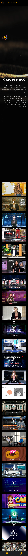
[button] (23, 3)
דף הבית (17, 83)
